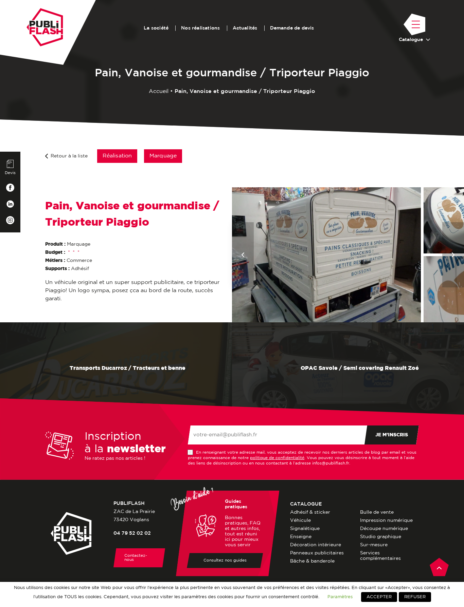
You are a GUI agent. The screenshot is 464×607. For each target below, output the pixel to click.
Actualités (245, 28)
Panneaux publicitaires (317, 553)
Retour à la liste (69, 156)
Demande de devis (292, 28)
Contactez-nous (135, 558)
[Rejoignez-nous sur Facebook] (10, 188)
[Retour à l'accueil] (44, 27)
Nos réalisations (200, 28)
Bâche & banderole (312, 561)
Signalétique (305, 529)
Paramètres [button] (340, 597)
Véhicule (300, 520)
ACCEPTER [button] (379, 597)
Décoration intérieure (315, 545)
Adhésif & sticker (310, 512)
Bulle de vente (377, 512)
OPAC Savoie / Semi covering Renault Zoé (359, 368)
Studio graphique (380, 537)
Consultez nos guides (225, 560)
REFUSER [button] (415, 597)
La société (156, 28)
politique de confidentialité (277, 458)
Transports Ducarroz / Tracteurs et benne (126, 368)
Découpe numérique (384, 529)
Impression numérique (386, 520)
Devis (10, 173)
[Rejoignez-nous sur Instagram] (10, 220)
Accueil (158, 91)
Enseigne (300, 537)
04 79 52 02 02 (132, 533)
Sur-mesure (374, 545)
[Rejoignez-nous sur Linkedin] (10, 204)
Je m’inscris (391, 435)
